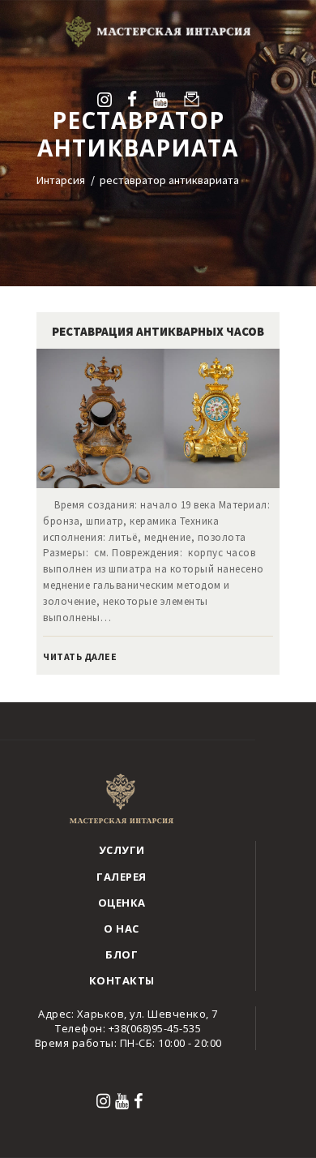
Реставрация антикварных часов (158, 331)
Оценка (122, 902)
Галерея (121, 876)
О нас (121, 928)
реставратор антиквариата (169, 180)
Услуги (122, 850)
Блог (121, 954)
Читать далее (80, 656)
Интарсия (60, 180)
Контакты (122, 980)
